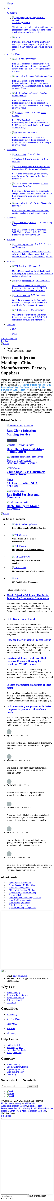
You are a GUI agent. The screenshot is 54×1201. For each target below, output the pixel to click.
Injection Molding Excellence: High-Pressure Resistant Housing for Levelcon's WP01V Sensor (27, 661)
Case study (11, 1002)
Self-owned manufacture (17, 995)
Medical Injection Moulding (34, 1111)
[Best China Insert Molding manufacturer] (20, 445)
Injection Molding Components (22, 907)
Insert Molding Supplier (19, 902)
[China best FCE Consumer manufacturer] (15, 468)
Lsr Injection (15, 1111)
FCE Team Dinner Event (21, 619)
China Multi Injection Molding (22, 890)
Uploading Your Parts (16, 1050)
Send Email (6, 1116)
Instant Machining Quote (19, 887)
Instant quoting (13, 992)
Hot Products (7, 1103)
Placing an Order (14, 1052)
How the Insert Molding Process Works (29, 639)
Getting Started (13, 1045)
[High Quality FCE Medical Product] (19, 546)
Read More (12, 440)
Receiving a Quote (15, 1047)
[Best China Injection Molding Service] (20, 425)
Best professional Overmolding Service (22, 462)
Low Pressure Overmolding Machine (25, 897)
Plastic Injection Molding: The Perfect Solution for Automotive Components (28, 597)
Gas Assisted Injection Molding (31, 385)
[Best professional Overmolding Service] (25, 457)
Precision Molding (22, 1108)
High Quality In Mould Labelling (23, 507)
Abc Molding (19, 390)
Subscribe (32, 1086)
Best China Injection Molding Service (21, 432)
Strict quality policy (15, 1000)
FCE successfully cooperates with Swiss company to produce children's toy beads (29, 709)
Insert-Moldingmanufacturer (21, 900)
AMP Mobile (29, 1103)
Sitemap (17, 1103)
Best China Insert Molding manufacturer (25, 450)
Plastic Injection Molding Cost (22, 885)
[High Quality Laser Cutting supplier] (19, 567)
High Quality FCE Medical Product (28, 549)
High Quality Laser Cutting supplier (28, 571)
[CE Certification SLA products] (10, 479)
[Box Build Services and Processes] (17, 491)
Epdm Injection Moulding (20, 882)
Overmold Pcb (15, 895)
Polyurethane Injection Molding (22, 892)
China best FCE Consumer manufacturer (26, 473)
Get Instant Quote (9, 338)
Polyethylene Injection (18, 905)
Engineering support (15, 997)
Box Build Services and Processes (23, 496)
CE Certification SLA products (22, 484)
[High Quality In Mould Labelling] (17, 502)
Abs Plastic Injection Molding (14, 1106)
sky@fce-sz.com (20, 976)
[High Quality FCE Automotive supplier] (21, 557)
